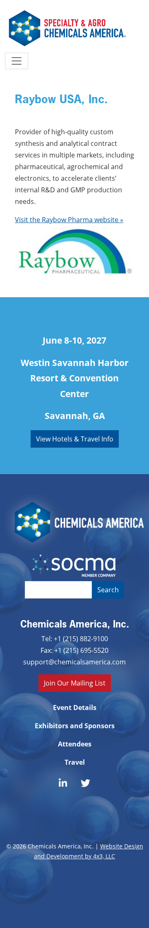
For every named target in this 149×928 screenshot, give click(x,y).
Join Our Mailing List (75, 682)
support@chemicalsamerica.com (74, 661)
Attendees (74, 744)
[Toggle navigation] (16, 61)
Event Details (74, 707)
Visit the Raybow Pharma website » (69, 219)
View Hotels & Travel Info (74, 438)
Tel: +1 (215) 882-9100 (74, 638)
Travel (75, 762)
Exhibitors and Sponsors (75, 725)
